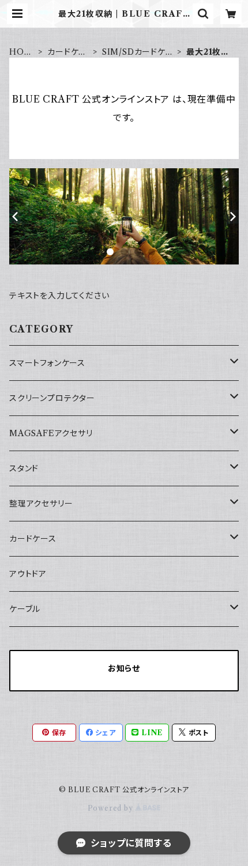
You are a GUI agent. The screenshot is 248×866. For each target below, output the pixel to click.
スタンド (24, 468)
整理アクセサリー (41, 503)
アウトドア (28, 574)
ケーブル (24, 609)
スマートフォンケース (47, 363)
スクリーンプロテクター (52, 398)
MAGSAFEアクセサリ (51, 433)
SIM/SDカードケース (138, 52)
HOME (20, 52)
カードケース (67, 52)
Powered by (112, 808)
